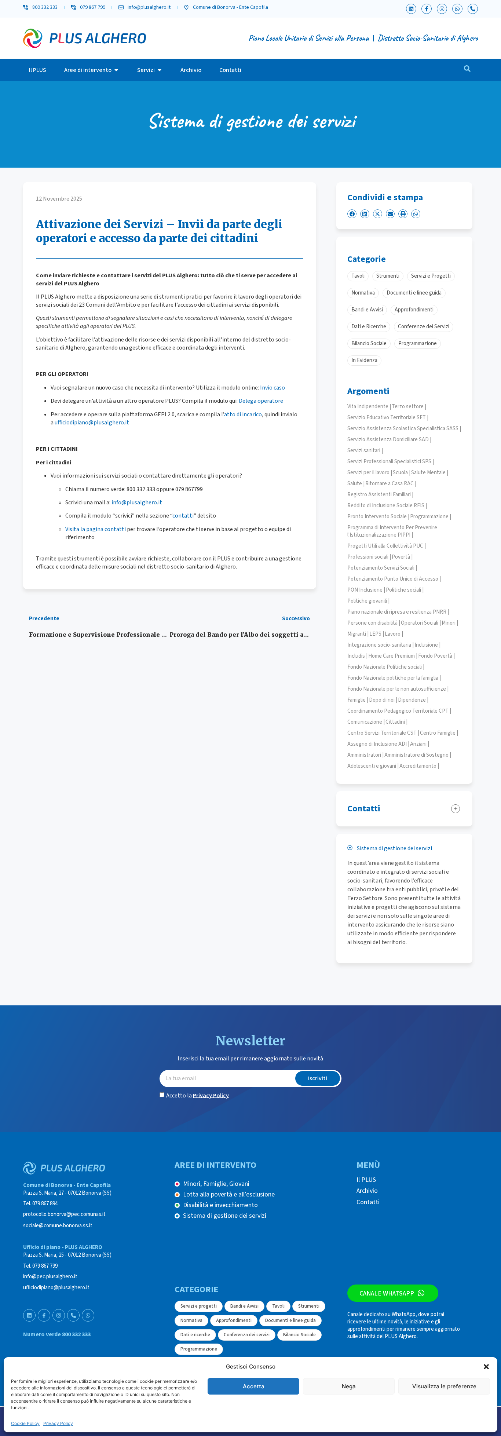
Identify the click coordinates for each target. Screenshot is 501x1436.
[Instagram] (442, 9)
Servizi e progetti (198, 1306)
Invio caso (272, 388)
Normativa (191, 1320)
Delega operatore (261, 401)
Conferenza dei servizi (247, 1334)
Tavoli (278, 1306)
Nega (349, 1386)
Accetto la (197, 1095)
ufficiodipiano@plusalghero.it (92, 423)
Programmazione (198, 1349)
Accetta (253, 1386)
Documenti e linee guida (290, 1320)
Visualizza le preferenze (444, 1386)
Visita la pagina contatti (95, 529)
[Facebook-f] (426, 9)
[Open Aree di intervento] (116, 70)
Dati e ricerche (195, 1334)
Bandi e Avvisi (244, 1306)
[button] (486, 1366)
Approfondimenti (234, 1320)
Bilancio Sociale (299, 1334)
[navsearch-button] (467, 70)
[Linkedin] (411, 9)
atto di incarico (243, 414)
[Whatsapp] (457, 9)
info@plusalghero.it (136, 502)
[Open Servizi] (159, 70)
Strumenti (308, 1306)
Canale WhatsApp (386, 1293)
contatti (183, 516)
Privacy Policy (58, 1423)
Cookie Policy (25, 1423)
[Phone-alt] (473, 9)
